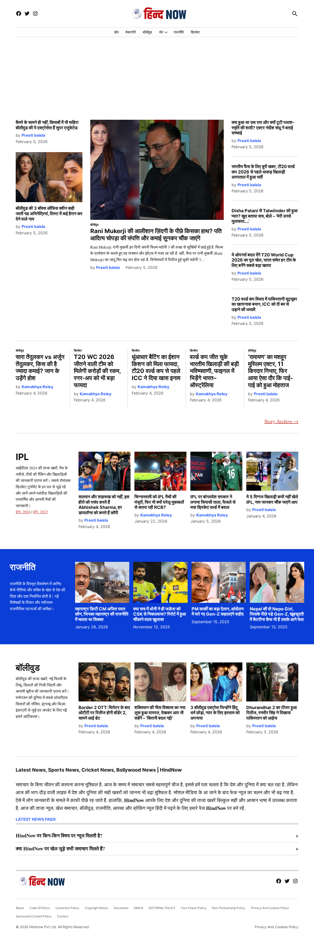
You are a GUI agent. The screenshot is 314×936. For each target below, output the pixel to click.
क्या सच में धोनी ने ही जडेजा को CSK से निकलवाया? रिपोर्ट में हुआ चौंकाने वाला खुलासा (159, 614)
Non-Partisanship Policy (228, 908)
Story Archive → (281, 421)
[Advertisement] (157, 72)
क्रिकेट (195, 32)
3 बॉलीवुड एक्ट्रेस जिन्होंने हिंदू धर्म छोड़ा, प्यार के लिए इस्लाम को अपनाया (215, 713)
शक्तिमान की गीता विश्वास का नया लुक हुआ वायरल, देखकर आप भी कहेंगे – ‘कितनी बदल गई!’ (159, 713)
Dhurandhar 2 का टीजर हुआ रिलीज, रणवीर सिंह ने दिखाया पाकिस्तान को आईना (271, 713)
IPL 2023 (40, 511)
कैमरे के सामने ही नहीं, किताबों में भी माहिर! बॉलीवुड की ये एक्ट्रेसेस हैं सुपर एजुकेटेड (47, 125)
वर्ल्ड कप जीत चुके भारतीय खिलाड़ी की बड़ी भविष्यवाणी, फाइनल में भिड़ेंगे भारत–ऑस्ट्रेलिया (214, 371)
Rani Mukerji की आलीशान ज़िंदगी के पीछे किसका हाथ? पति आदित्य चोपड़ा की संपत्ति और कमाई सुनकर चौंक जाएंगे (156, 234)
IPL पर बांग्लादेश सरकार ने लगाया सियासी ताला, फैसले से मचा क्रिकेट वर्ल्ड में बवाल (213, 502)
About (20, 908)
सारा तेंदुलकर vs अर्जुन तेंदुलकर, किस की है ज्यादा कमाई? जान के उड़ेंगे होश (40, 367)
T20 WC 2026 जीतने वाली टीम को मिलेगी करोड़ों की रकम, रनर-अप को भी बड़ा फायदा (97, 371)
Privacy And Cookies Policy (270, 908)
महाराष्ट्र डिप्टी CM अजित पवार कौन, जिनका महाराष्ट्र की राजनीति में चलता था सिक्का (101, 614)
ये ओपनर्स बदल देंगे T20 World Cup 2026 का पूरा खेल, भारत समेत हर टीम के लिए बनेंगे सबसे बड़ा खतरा (264, 260)
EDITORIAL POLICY (162, 908)
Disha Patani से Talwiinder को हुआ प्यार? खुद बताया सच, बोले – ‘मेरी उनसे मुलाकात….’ (265, 216)
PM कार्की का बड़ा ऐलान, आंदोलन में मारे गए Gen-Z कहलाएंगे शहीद (218, 611)
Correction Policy (67, 908)
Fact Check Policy (193, 908)
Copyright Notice (96, 908)
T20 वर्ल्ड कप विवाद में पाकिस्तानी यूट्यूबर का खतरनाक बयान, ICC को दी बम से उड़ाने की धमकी (264, 304)
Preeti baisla (33, 135)
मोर (161, 32)
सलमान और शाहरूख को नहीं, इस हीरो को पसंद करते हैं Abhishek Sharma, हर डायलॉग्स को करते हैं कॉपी (103, 504)
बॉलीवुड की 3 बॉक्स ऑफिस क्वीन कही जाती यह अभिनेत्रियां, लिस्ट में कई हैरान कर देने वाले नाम (49, 213)
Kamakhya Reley (37, 386)
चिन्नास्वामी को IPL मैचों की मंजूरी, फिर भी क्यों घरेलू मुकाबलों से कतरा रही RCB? (159, 502)
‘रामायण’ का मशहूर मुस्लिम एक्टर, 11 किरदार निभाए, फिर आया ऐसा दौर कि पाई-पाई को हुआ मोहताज (270, 371)
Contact (62, 916)
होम (116, 32)
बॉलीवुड (147, 32)
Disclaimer (121, 908)
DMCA (138, 908)
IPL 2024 (23, 511)
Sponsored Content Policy (34, 916)
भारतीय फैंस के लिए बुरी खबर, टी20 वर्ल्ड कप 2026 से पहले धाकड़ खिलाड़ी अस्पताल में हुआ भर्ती (263, 172)
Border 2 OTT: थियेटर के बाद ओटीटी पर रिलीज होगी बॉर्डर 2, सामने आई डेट (104, 713)
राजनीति (179, 32)
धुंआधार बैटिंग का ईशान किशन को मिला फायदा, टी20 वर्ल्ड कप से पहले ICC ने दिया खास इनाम (156, 367)
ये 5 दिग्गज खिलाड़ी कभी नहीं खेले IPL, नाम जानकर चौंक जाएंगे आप (272, 499)
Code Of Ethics (39, 908)
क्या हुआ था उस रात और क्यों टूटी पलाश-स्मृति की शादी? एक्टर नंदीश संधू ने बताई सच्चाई (263, 127)
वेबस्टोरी (131, 32)
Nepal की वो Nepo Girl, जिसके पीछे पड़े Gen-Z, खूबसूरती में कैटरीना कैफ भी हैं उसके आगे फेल (277, 614)
